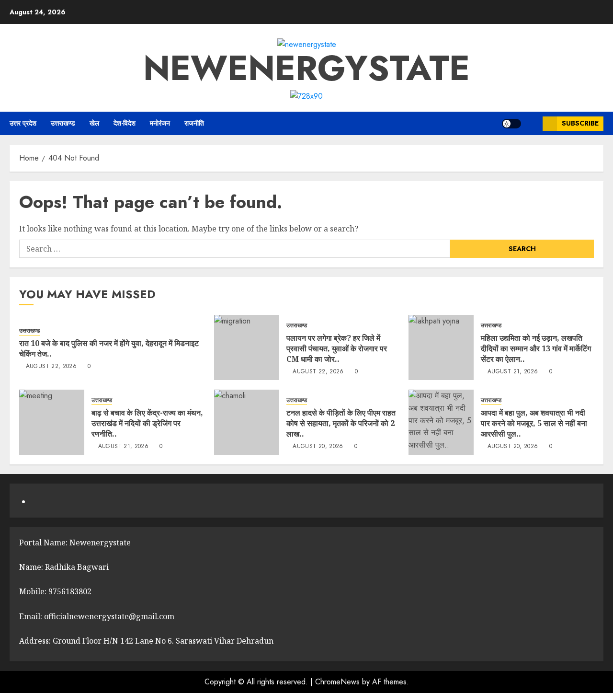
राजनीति (194, 123)
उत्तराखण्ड (63, 123)
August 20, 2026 (318, 446)
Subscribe (580, 123)
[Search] (532, 124)
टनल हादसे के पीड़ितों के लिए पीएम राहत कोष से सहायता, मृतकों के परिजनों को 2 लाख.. (341, 423)
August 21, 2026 (513, 372)
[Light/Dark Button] (511, 123)
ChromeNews (337, 681)
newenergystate (306, 68)
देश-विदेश (125, 123)
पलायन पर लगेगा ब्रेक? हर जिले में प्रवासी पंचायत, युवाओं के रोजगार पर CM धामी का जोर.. (336, 349)
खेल (94, 123)
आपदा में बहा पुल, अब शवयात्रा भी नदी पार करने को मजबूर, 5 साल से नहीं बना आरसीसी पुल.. (534, 423)
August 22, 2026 (51, 366)
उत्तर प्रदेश (23, 123)
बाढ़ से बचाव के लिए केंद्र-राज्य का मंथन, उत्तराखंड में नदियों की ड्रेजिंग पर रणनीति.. (147, 423)
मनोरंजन (160, 123)
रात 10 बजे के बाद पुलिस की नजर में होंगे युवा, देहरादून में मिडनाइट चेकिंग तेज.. (109, 348)
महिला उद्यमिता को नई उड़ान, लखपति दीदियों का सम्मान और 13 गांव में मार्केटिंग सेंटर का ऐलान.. (536, 349)
